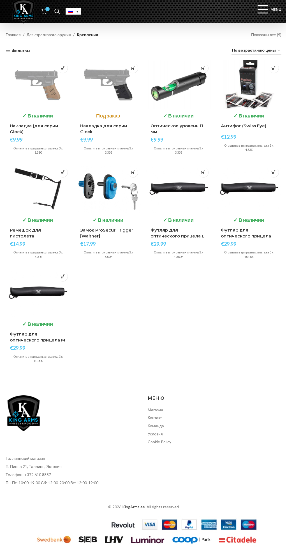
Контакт (155, 417)
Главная (13, 34)
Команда (156, 425)
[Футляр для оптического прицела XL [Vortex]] (249, 189)
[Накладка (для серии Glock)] (38, 84)
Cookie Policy (159, 441)
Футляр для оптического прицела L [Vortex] (177, 235)
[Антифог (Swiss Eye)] (249, 84)
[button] (63, 68)
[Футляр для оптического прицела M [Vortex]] (38, 293)
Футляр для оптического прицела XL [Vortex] (246, 235)
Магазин (155, 409)
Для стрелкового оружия (49, 34)
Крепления (87, 34)
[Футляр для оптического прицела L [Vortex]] (178, 189)
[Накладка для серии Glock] (108, 84)
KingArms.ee (133, 506)
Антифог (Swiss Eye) (243, 125)
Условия (155, 433)
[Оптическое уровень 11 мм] (178, 84)
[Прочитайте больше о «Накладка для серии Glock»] (133, 68)
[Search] (57, 11)
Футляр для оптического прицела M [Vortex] (37, 339)
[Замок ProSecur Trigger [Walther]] (108, 189)
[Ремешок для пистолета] (38, 189)
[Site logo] (23, 10)
